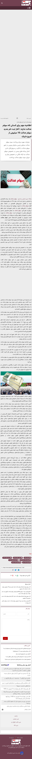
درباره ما (11, 738)
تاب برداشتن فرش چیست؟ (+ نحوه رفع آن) (21, 651)
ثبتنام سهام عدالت (13, 560)
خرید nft (16, 725)
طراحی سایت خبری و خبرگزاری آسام (13, 753)
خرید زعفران (16, 719)
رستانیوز (8, 746)
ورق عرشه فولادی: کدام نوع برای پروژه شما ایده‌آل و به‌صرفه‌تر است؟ (16, 648)
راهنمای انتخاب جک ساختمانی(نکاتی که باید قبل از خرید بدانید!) (17, 659)
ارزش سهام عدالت (17, 558)
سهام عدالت (13, 199)
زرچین (16, 716)
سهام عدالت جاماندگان (24, 560)
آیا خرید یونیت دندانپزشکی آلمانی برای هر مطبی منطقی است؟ (18, 657)
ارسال (5, 638)
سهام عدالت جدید (15, 562)
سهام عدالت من (26, 562)
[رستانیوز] (23, 3)
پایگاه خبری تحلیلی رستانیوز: (24, 199)
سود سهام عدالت (6, 558)
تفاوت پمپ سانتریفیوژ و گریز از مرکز (23, 654)
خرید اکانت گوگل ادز (16, 722)
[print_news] (17, 118)
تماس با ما (20, 738)
